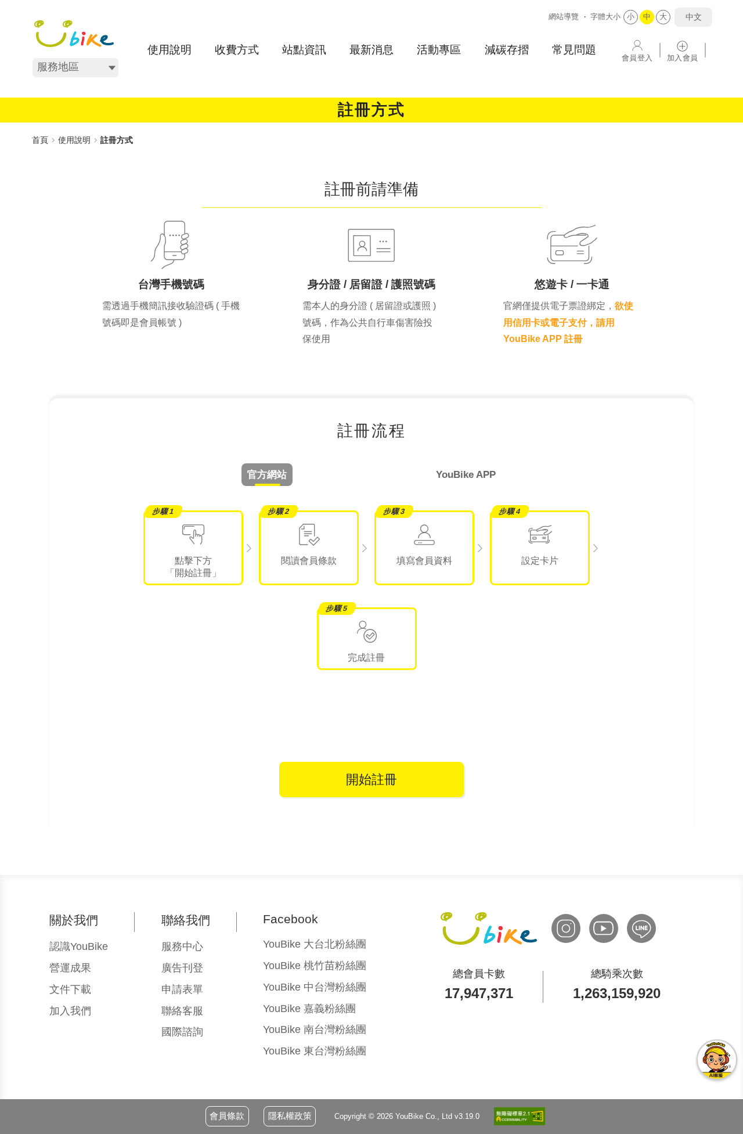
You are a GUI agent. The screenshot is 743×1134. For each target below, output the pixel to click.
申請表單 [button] (182, 989)
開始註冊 (371, 779)
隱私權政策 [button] (290, 1116)
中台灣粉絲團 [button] (314, 987)
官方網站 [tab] (267, 474)
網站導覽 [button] (564, 16)
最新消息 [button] (371, 50)
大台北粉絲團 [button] (314, 944)
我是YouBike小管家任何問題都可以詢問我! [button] (717, 1059)
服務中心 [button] (182, 946)
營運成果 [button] (70, 968)
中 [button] (647, 16)
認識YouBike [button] (78, 946)
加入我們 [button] (70, 1011)
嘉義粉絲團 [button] (309, 1008)
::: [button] (35, 127)
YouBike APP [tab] (466, 474)
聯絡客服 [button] (182, 1011)
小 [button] (630, 16)
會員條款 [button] (227, 1116)
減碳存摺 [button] (507, 50)
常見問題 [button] (574, 50)
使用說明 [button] (169, 50)
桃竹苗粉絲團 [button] (314, 965)
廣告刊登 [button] (182, 968)
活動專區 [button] (439, 50)
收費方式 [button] (237, 50)
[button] (74, 33)
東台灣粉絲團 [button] (314, 1051)
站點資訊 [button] (304, 50)
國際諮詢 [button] (182, 1032)
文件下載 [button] (70, 989)
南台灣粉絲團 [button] (314, 1029)
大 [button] (663, 16)
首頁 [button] (40, 140)
